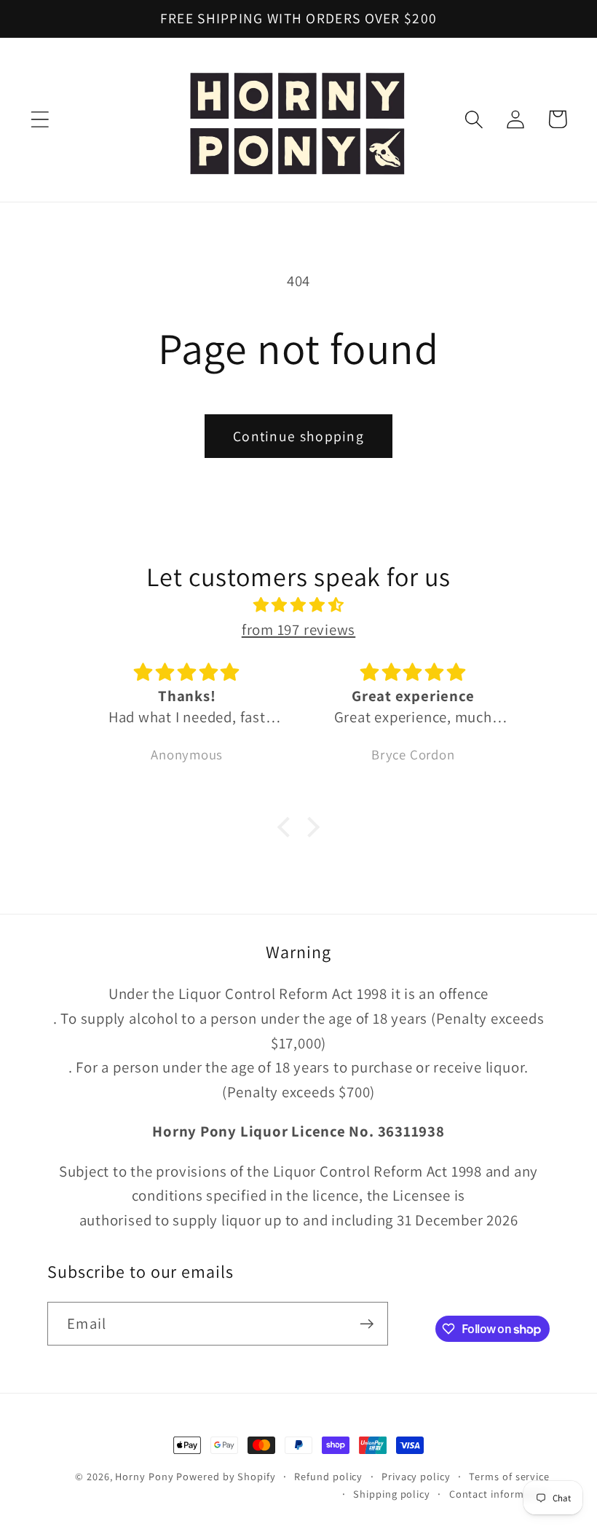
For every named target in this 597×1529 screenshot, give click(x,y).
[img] (299, 605)
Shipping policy (391, 1494)
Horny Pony (145, 1476)
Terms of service (509, 1476)
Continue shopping (298, 436)
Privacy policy (416, 1476)
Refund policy (328, 1476)
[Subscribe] (366, 1324)
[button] (39, 119)
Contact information (499, 1494)
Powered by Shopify (225, 1476)
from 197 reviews (298, 629)
